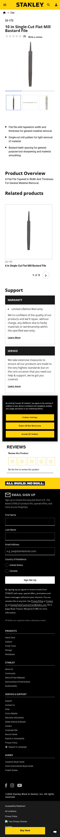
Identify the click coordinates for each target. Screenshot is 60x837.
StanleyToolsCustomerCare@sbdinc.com (28, 605)
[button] (6, 785)
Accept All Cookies (30, 434)
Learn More (14, 337)
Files (12, 12)
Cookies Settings (29, 417)
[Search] (48, 5)
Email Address (12, 544)
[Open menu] (5, 5)
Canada (13, 571)
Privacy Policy (37, 601)
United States (16, 565)
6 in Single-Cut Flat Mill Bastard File (25, 265)
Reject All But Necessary (30, 426)
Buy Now (25, 830)
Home (4, 12)
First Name (10, 515)
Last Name (10, 529)
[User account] (56, 5)
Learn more (14, 386)
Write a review (35, 37)
